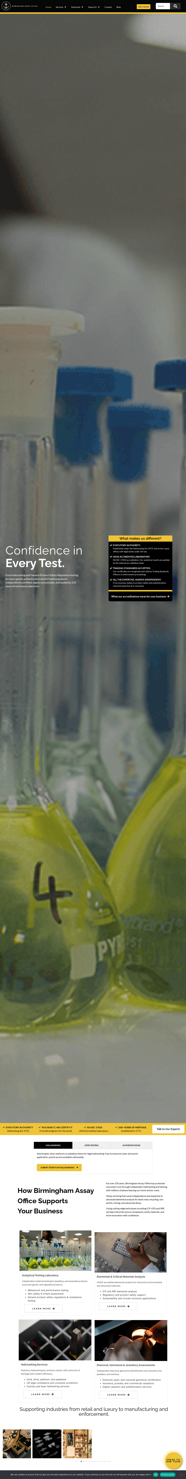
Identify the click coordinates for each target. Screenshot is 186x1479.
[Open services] (65, 7)
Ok (155, 1474)
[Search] (175, 6)
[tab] (53, 1145)
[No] (181, 1474)
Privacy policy (167, 1474)
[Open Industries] (82, 7)
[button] (78, 1461)
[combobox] (163, 6)
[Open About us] (98, 7)
